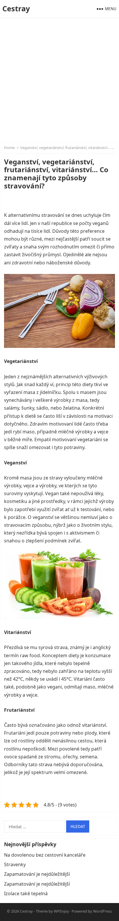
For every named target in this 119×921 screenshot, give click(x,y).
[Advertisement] (59, 80)
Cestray (16, 8)
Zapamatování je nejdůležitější (37, 874)
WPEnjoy (61, 911)
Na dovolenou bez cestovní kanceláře (44, 855)
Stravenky (15, 864)
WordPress (102, 911)
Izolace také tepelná (26, 893)
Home (9, 147)
